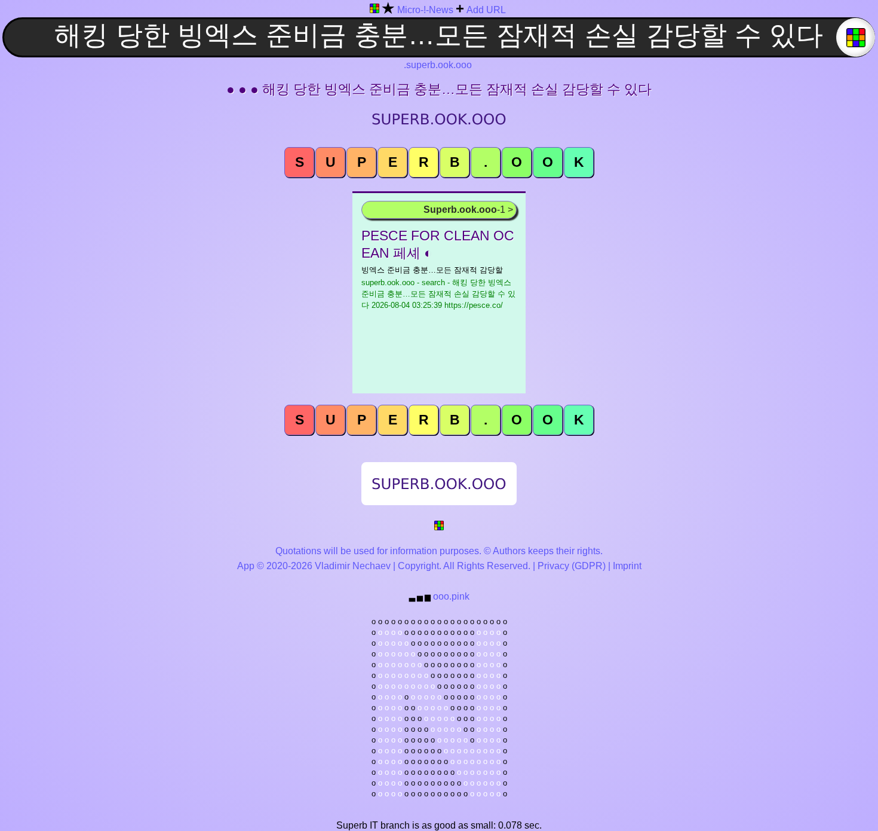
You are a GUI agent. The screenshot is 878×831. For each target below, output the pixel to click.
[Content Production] (439, 527)
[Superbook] (374, 10)
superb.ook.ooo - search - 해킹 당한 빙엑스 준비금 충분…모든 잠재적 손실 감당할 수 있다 (438, 294)
